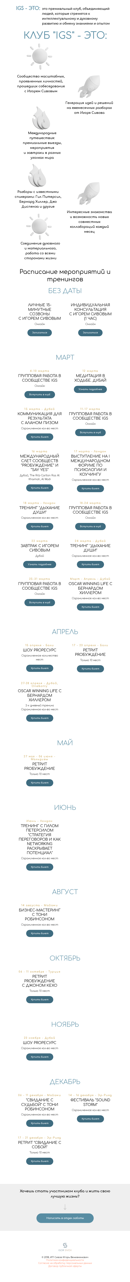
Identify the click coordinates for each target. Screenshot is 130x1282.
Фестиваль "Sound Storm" (90, 1102)
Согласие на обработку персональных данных (65, 1263)
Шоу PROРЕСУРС (39, 650)
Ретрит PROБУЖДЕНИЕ (90, 652)
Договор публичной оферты (65, 1266)
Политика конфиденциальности (65, 1260)
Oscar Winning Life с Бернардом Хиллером (90, 588)
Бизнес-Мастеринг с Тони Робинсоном (40, 914)
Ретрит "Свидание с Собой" (39, 1145)
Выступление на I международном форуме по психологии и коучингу (90, 465)
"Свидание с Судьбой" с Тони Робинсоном (39, 1104)
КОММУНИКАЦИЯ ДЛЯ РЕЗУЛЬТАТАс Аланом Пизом (40, 418)
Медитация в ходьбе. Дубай (90, 378)
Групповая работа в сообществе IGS (39, 378)
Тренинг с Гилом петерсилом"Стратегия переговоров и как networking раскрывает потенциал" (40, 839)
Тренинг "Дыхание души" (39, 510)
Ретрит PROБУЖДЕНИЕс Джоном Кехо (39, 981)
